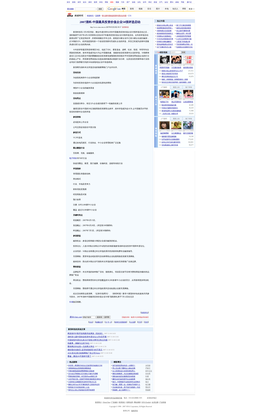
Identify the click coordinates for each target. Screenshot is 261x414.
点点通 (132, 322)
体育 (79, 2)
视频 (117, 2)
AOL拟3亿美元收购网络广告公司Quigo (84, 353)
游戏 (133, 2)
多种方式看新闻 (120, 322)
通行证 (189, 2)
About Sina (106, 402)
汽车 (122, 2)
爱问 (171, 2)
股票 (95, 2)
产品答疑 (162, 402)
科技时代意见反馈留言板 (113, 398)
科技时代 (90, 16)
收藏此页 (99, 322)
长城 (71, 302)
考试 (150, 2)
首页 (68, 2)
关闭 (146, 322)
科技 (101, 2)
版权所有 (134, 411)
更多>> (192, 9)
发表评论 (144, 313)
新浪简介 (98, 402)
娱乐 (84, 2)
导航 (182, 2)
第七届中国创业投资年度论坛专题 (114, 16)
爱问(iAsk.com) (76, 317)
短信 (166, 2)
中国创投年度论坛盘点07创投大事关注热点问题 (88, 340)
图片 (158, 9)
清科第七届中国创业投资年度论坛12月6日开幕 (87, 337)
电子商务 (73, 158)
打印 (139, 322)
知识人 (175, 9)
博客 (106, 2)
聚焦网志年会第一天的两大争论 (81, 346)
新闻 (73, 2)
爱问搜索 (70, 9)
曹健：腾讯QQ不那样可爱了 (79, 356)
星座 (155, 2)
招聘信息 (129, 402)
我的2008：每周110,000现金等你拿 (135, 317)
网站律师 (137, 402)
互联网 (97, 16)
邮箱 (177, 2)
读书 (144, 2)
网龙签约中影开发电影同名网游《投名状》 (86, 333)
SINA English (146, 402)
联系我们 (122, 402)
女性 (139, 2)
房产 (128, 2)
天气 (160, 2)
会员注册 (155, 402)
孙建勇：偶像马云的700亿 (78, 343)
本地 (167, 9)
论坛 (90, 322)
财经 (90, 2)
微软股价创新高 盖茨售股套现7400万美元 (85, 350)
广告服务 (114, 402)
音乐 (149, 9)
